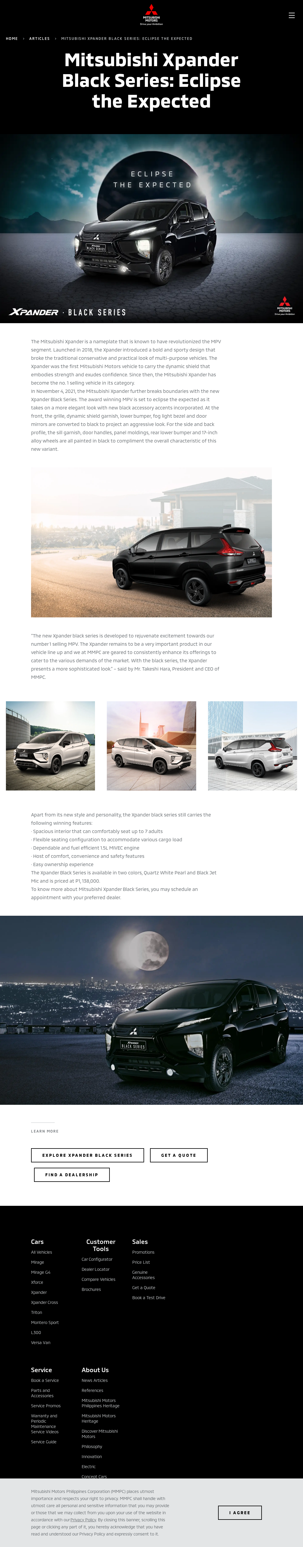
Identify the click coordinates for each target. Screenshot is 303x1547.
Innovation (92, 1456)
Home (12, 38)
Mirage (37, 1262)
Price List (141, 1262)
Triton (36, 1312)
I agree (240, 1512)
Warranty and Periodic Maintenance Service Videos (45, 1423)
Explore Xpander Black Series (87, 1155)
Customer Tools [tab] (100, 1245)
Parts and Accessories (42, 1393)
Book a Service (45, 1380)
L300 (36, 1332)
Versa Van (40, 1342)
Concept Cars (94, 1476)
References (92, 1390)
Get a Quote (178, 1155)
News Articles (95, 1380)
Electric (89, 1466)
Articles (39, 38)
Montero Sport (45, 1322)
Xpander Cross (44, 1302)
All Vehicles (41, 1252)
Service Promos (46, 1405)
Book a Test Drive (148, 1297)
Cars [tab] (37, 1241)
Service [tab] (41, 1369)
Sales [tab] (140, 1241)
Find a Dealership (72, 1174)
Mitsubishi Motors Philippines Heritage (101, 1403)
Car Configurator (97, 1259)
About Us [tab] (95, 1369)
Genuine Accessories (143, 1275)
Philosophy (92, 1446)
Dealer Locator (95, 1269)
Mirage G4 (40, 1272)
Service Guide (44, 1441)
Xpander (39, 1292)
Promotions (143, 1252)
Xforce (37, 1282)
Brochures (91, 1289)
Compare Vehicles (98, 1279)
